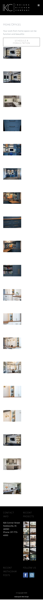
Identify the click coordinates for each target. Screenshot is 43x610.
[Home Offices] (33, 544)
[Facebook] (25, 575)
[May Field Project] (26, 551)
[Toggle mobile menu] (39, 5)
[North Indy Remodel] (26, 557)
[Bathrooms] (33, 551)
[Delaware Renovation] (33, 524)
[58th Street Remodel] (26, 524)
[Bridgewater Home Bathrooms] (26, 544)
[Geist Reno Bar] (33, 557)
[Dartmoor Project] (33, 537)
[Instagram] (31, 575)
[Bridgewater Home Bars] (26, 537)
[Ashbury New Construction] (33, 531)
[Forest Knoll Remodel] (26, 531)
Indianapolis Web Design (21, 596)
